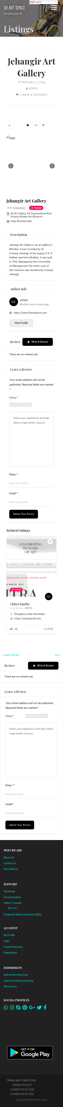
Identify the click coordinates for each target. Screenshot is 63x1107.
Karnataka (39, 614)
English (37, 2)
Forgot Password (13, 946)
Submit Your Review (23, 514)
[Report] (43, 125)
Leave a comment (33, 94)
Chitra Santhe (20, 604)
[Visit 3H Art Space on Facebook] (45, 1008)
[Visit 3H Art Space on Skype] (18, 1008)
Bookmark (27, 125)
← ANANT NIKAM (10, 655)
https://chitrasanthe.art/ (28, 618)
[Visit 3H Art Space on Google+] (32, 1008)
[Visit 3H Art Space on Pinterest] (24, 1008)
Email (13, 493)
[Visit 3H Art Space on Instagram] (12, 1008)
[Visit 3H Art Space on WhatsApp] (6, 1008)
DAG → (58, 655)
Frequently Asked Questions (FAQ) (22, 914)
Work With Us (11, 869)
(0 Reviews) (18, 208)
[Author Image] (48, 596)
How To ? (13, 908)
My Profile (9, 935)
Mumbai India (24, 221)
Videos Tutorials (12, 903)
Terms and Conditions (21, 1080)
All (11, 213)
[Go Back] (9, 125)
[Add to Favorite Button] (50, 541)
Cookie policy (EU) (22, 1094)
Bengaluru (20, 614)
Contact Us (10, 863)
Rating (13, 397)
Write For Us (10, 986)
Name (13, 474)
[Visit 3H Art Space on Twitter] (39, 1008)
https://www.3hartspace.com (30, 312)
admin (33, 88)
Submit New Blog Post (16, 974)
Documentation (12, 897)
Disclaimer (9, 891)
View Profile (21, 323)
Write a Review (39, 341)
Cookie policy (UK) (22, 1089)
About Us (9, 857)
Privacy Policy (22, 1085)
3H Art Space (14, 7)
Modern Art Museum (31, 216)
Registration (10, 952)
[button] (54, 7)
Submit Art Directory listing (18, 980)
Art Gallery (20, 213)
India (13, 221)
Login (7, 941)
